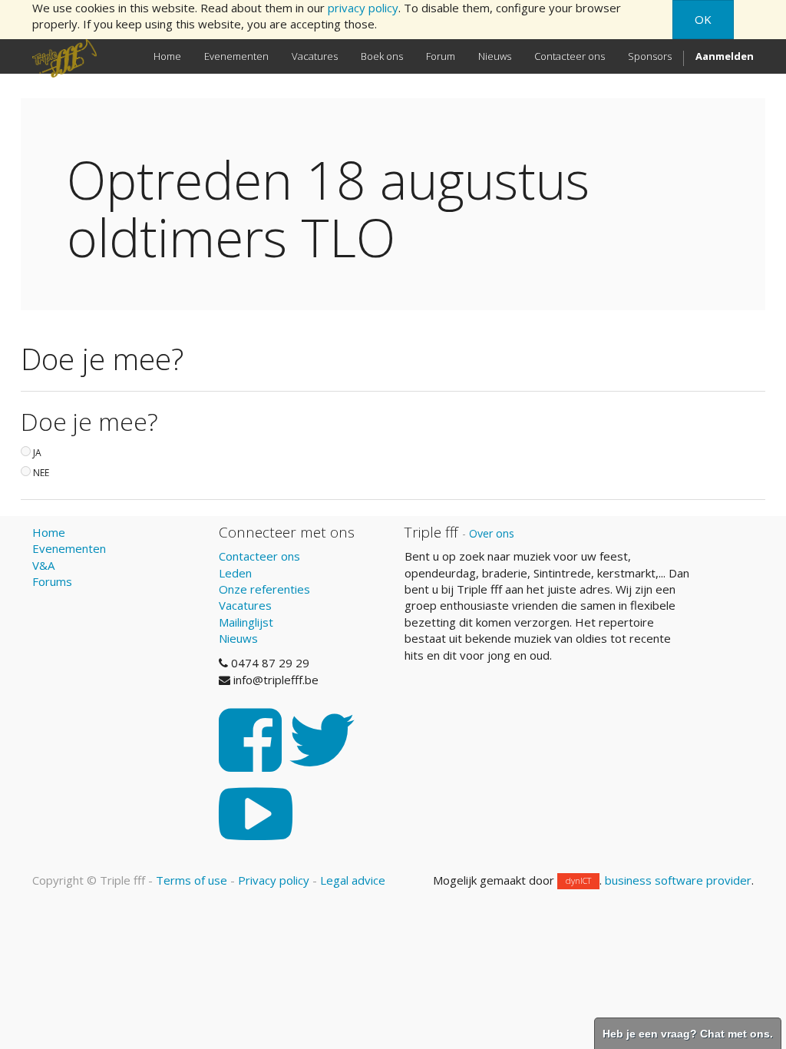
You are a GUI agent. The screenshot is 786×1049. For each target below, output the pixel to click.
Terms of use (191, 880)
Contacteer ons (259, 556)
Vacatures (245, 605)
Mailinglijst (246, 622)
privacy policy (363, 7)
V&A (43, 565)
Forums (52, 581)
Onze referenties (264, 589)
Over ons (491, 533)
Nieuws (238, 638)
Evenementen (69, 548)
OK (703, 19)
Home (48, 532)
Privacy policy (273, 880)
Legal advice (352, 880)
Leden (235, 573)
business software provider (678, 880)
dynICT (578, 881)
